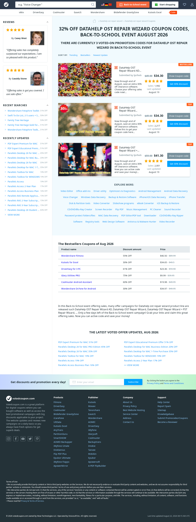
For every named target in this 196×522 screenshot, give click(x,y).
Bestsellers (85, 55)
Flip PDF (119, 209)
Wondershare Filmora (72, 255)
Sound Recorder (172, 209)
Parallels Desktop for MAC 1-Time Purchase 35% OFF (150, 351)
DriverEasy (38, 12)
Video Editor (67, 191)
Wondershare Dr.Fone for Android (78, 288)
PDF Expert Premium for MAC (27, 143)
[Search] (93, 5)
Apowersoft (94, 461)
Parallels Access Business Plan (27, 191)
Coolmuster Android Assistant (76, 282)
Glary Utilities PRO (70, 275)
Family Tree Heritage (27, 120)
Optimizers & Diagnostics (122, 191)
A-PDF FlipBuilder (97, 465)
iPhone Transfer (177, 197)
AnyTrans (58, 430)
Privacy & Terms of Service (32, 501)
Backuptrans (94, 441)
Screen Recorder (103, 209)
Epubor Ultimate (62, 457)
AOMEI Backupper (63, 441)
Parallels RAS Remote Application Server (27, 195)
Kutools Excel (155, 12)
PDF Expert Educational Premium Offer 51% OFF (148, 342)
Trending (73, 55)
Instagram (8, 438)
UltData (57, 422)
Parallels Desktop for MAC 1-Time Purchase (27, 167)
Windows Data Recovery (93, 197)
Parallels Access (27, 181)
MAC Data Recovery (108, 215)
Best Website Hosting (134, 410)
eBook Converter (145, 203)
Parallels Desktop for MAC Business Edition (27, 157)
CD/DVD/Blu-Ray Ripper (171, 215)
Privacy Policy (153, 383)
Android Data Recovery (176, 191)
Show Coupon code (178, 76)
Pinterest (37, 438)
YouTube (23, 438)
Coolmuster (59, 12)
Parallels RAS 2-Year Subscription (27, 200)
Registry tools (92, 221)
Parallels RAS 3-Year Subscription (27, 205)
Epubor (92, 457)
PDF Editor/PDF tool (131, 215)
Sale (173, 12)
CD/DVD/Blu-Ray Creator (79, 209)
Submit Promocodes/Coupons (173, 418)
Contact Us (128, 422)
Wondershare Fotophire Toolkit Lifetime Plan (27, 129)
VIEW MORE (14, 214)
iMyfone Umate (61, 445)
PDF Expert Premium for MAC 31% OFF (77, 342)
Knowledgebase (166, 414)
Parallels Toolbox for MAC (27, 172)
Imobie (91, 445)
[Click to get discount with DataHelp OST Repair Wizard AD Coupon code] (84, 80)
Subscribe (133, 381)
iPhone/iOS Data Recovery (152, 197)
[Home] (95, 21)
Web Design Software (113, 221)
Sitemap (162, 410)
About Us (127, 402)
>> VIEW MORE (131, 365)
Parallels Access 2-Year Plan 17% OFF (143, 360)
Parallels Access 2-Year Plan (27, 186)
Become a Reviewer (167, 422)
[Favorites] (184, 4)
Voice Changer (70, 197)
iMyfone (92, 430)
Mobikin (92, 453)
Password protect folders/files (80, 215)
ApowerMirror (61, 465)
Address (127, 418)
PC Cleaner (155, 209)
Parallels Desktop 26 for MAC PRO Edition (27, 153)
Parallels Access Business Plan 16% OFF (78, 365)
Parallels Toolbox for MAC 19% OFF (76, 355)
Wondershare (98, 12)
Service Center (130, 414)
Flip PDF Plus (60, 453)
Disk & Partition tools (79, 203)
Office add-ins (83, 191)
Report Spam (164, 406)
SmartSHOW (60, 437)
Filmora (57, 402)
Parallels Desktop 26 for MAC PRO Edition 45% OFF (84, 346)
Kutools (92, 402)
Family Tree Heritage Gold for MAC (27, 124)
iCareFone (59, 418)
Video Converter (101, 203)
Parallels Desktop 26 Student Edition (27, 210)
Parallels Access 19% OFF (71, 360)
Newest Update (100, 55)
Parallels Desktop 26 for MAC (27, 162)
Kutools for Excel (69, 262)
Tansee (91, 449)
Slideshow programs (123, 203)
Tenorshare (94, 410)
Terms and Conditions (174, 383)
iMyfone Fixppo (61, 461)
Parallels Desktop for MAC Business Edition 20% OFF (150, 346)
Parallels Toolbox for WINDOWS (27, 176)
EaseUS (77, 12)
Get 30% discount (179, 83)
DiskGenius (59, 449)
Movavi (91, 406)
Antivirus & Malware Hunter (142, 221)
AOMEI (91, 422)
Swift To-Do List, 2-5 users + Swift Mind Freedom (27, 115)
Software (77, 221)
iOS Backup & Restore (168, 203)
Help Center (164, 402)
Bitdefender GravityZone (126, 12)
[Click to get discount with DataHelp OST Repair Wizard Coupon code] (84, 120)
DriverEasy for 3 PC (71, 268)
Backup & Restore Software (122, 197)
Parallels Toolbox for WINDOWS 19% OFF (145, 355)
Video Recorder (167, 221)
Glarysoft (92, 434)
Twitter (30, 438)
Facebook (15, 438)
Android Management (149, 191)
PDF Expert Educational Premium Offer (27, 148)
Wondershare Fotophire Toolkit (27, 110)
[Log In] (192, 4)
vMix (21, 12)
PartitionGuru (61, 434)
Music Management (136, 209)
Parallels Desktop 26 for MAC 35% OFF (77, 351)
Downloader (150, 215)
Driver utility (100, 191)
